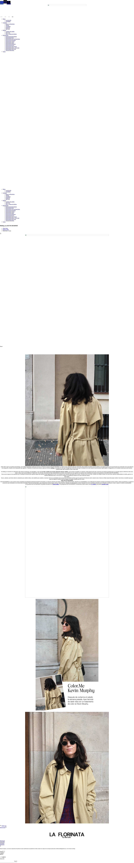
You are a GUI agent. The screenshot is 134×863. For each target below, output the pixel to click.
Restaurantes (5, 35)
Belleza (4, 30)
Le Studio (93, 484)
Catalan (2, 16)
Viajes (4, 51)
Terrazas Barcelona (10, 50)
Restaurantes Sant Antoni (11, 46)
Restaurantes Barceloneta (11, 36)
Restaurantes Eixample (11, 40)
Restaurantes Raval (10, 45)
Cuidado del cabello (10, 31)
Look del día (8, 20)
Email (1, 851)
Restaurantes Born (10, 37)
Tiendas (7, 25)
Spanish (13, 16)
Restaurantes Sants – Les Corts (12, 47)
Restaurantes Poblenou (11, 44)
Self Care (8, 29)
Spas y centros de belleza (11, 34)
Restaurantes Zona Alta (11, 49)
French (10, 16)
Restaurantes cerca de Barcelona (13, 39)
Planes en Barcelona (10, 24)
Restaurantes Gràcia (10, 41)
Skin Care (8, 32)
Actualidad (8, 21)
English (6, 16)
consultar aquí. (105, 484)
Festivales (8, 27)
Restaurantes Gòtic (10, 42)
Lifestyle (5, 22)
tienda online (56, 484)
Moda (4, 19)
